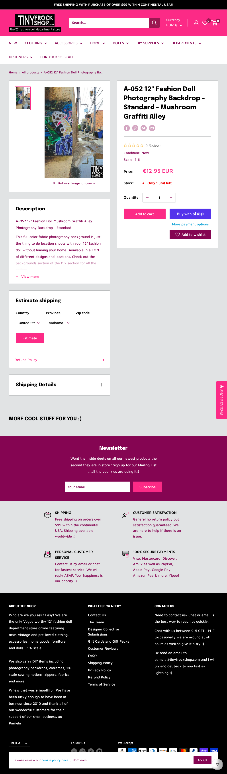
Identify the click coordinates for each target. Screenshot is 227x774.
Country (22, 313)
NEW (13, 43)
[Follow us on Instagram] (82, 751)
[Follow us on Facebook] (74, 751)
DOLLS (118, 43)
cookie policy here (55, 760)
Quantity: (132, 197)
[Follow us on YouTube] (99, 751)
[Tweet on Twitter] (144, 128)
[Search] (154, 23)
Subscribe (147, 487)
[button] (190, 234)
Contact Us (97, 615)
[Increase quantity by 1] (171, 197)
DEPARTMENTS (184, 43)
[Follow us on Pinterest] (91, 751)
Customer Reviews (103, 648)
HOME (95, 43)
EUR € (15, 743)
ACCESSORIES (66, 43)
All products (30, 72)
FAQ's (92, 656)
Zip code (83, 313)
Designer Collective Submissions (103, 631)
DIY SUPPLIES (148, 43)
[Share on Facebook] (127, 128)
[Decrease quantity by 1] (147, 197)
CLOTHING (33, 43)
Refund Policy (26, 360)
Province (53, 313)
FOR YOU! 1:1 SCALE (57, 57)
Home (13, 72)
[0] (205, 22)
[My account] (196, 22)
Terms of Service (101, 684)
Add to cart (144, 214)
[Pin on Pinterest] (135, 128)
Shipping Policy (100, 663)
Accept (202, 760)
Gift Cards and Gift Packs (108, 641)
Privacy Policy (99, 670)
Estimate (29, 338)
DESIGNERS (18, 57)
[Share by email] (152, 128)
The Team (96, 622)
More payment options (190, 224)
